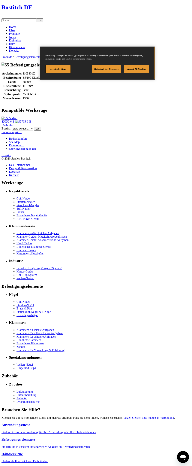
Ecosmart (14, 171)
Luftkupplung (24, 391)
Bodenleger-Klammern (30, 343)
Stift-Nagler (23, 208)
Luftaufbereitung (26, 395)
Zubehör (21, 398)
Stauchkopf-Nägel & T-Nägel (34, 311)
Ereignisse (15, 40)
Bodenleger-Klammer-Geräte (33, 246)
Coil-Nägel (23, 301)
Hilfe (12, 43)
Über (12, 30)
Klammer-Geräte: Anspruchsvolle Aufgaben (42, 240)
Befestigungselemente (27, 57)
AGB (18, 132)
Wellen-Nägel (24, 364)
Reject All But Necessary (106, 69)
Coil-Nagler (23, 198)
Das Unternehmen (20, 164)
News (12, 37)
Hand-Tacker (24, 243)
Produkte (14, 33)
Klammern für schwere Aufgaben (36, 336)
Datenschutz (16, 145)
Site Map (14, 142)
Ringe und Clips (26, 368)
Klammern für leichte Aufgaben (35, 329)
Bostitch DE (17, 7)
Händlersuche (17, 47)
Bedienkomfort (18, 138)
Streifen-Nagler (25, 201)
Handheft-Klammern (28, 340)
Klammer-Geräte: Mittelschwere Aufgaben (41, 236)
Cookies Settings (58, 69)
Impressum (8, 132)
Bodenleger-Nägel (27, 315)
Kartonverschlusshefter (30, 253)
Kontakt (14, 50)
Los (40, 20)
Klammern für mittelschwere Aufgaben (39, 333)
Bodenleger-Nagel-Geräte (31, 215)
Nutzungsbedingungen (22, 148)
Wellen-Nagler (25, 278)
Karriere (14, 175)
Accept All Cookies (136, 69)
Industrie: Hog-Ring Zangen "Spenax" (39, 268)
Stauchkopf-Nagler (27, 205)
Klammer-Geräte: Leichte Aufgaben (37, 233)
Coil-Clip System (26, 274)
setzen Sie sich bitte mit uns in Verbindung (149, 417)
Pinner (20, 212)
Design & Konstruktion (23, 168)
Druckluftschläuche (28, 401)
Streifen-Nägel (25, 305)
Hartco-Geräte (24, 271)
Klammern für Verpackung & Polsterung (40, 350)
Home (12, 27)
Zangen (21, 346)
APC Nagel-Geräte (27, 218)
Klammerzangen (26, 250)
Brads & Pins (24, 308)
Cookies (6, 155)
